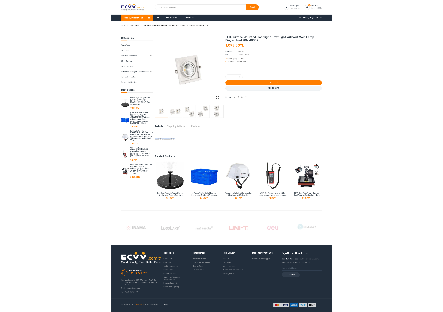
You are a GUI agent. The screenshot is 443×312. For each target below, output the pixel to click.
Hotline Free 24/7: (135, 270)
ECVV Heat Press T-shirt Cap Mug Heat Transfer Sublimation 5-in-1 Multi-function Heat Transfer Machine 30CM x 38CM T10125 (141, 169)
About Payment (229, 266)
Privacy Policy (198, 270)
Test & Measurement (171, 266)
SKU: (227, 54)
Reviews (196, 126)
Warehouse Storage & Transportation (171, 278)
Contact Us (227, 263)
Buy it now (273, 83)
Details (159, 126)
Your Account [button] (295, 8)
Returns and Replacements (233, 270)
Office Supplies (168, 270)
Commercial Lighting (171, 287)
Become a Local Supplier (261, 259)
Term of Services (199, 259)
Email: (123, 288)
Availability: (229, 51)
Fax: (122, 292)
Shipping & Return (177, 126)
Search (166, 304)
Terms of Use (198, 266)
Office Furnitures (169, 274)
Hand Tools (167, 263)
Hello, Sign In (294, 6)
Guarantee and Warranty (202, 263)
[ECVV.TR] (132, 5)
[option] (161, 111)
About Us (226, 259)
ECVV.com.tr (139, 304)
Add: (122, 280)
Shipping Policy (228, 274)
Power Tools (167, 259)
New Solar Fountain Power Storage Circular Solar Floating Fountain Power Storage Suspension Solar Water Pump (140, 101)
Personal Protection (170, 283)
